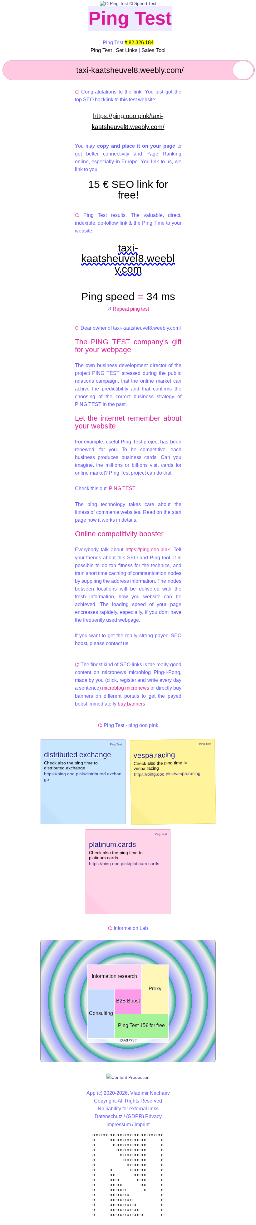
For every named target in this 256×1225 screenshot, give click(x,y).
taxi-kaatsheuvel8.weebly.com (128, 258)
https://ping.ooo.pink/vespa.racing (167, 774)
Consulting (101, 1013)
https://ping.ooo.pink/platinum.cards (124, 863)
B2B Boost (128, 1001)
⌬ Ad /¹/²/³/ (128, 1040)
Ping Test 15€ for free (141, 1025)
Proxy (155, 989)
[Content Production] (128, 1077)
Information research (114, 976)
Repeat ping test (131, 309)
